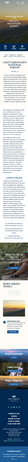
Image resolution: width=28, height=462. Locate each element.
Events (14, 416)
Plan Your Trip (14, 424)
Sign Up (14, 357)
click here (20, 225)
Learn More (14, 268)
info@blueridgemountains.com (15, 440)
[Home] (7, 3)
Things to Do (14, 414)
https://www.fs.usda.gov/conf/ (14, 238)
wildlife (20, 148)
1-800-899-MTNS (16, 439)
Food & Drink (14, 421)
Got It (13, 459)
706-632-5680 (16, 435)
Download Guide (14, 371)
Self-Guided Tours (15, 229)
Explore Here (14, 384)
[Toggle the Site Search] (18, 3)
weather (5, 213)
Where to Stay (14, 419)
